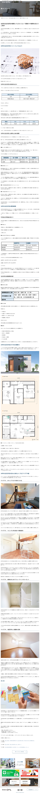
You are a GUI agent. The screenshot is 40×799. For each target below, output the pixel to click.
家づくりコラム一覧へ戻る (19, 751)
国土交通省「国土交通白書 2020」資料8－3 (13, 744)
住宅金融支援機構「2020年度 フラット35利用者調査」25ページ (17, 747)
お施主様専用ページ (31, 789)
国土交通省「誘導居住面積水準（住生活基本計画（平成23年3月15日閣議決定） (20, 740)
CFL (18, 792)
